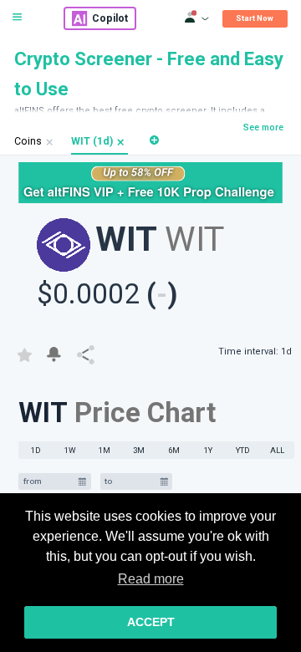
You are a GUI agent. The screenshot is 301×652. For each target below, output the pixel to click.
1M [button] (104, 450)
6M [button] (174, 450)
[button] (121, 142)
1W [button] (70, 450)
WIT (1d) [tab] (92, 141)
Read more (151, 579)
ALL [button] (277, 450)
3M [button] (139, 450)
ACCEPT (151, 622)
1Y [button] (208, 450)
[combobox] (48, 482)
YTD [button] (243, 450)
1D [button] (36, 450)
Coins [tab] (28, 141)
